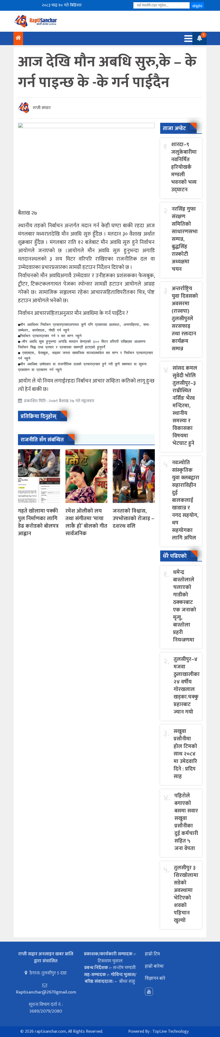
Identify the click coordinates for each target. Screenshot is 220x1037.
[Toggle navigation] (186, 38)
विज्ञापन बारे (155, 978)
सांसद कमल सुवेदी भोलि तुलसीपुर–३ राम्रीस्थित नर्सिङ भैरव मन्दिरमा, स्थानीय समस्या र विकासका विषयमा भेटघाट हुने (185, 405)
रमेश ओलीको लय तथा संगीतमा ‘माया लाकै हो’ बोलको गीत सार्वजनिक (86, 522)
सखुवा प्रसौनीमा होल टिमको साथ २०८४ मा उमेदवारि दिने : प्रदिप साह (185, 754)
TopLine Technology (170, 1031)
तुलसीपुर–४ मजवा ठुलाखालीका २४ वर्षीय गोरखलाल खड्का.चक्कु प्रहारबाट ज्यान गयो (187, 685)
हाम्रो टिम (152, 954)
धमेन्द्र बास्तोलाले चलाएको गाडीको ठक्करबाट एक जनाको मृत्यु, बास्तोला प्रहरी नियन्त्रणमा (184, 606)
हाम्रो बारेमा (154, 966)
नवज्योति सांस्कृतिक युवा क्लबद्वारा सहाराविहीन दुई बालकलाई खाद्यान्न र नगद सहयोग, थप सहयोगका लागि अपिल (185, 500)
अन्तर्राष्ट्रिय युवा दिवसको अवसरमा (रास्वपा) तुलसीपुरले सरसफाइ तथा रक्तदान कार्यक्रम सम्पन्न (185, 318)
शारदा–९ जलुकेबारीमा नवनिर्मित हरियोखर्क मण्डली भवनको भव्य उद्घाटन (184, 167)
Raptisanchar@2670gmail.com (46, 992)
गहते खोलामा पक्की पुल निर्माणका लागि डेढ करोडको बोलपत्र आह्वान (38, 522)
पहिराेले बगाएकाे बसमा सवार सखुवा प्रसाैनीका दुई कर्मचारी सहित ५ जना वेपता (186, 822)
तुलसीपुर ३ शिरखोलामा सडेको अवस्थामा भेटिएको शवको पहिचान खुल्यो (186, 894)
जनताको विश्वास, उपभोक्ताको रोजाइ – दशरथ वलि (133, 518)
